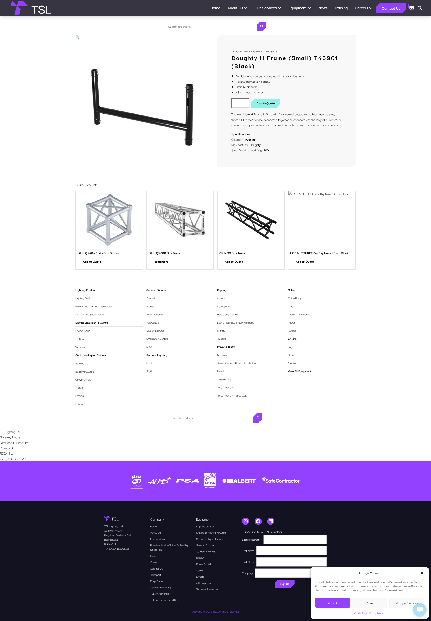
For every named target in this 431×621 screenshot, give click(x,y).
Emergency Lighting (157, 338)
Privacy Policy (376, 613)
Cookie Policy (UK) (160, 587)
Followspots (153, 322)
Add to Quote (266, 103)
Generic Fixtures (156, 290)
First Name (248, 550)
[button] (422, 573)
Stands (221, 330)
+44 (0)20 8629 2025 (14, 458)
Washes (80, 347)
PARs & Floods (154, 314)
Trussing (249, 139)
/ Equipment (239, 51)
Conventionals (83, 379)
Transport (155, 574)
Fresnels (151, 298)
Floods (79, 387)
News (323, 7)
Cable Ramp (295, 298)
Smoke (292, 363)
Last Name (248, 562)
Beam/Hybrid (82, 330)
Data (290, 306)
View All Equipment (299, 371)
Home (215, 7)
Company (247, 573)
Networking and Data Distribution (93, 306)
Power (291, 322)
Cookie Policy (360, 613)
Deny (370, 603)
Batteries (222, 355)
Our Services (157, 539)
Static (149, 371)
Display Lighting (155, 330)
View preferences (407, 603)
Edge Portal (156, 581)
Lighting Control (85, 290)
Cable (291, 290)
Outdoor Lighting (156, 355)
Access (221, 298)
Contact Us (391, 8)
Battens (79, 363)
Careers (154, 562)
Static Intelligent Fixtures (90, 355)
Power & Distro (226, 346)
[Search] (261, 26)
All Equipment (203, 583)
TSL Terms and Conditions (165, 600)
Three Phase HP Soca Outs (232, 395)
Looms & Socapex (298, 314)
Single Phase (224, 379)
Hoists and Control (227, 314)
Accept (332, 603)
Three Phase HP (226, 387)
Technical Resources (207, 589)
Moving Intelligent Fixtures (91, 322)
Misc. (149, 346)
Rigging (256, 51)
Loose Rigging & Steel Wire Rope (235, 322)
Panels (79, 403)
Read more (161, 261)
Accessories (224, 306)
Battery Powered (84, 371)
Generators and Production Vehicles (237, 363)
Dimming (221, 371)
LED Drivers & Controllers (90, 314)
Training (341, 7)
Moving (150, 363)
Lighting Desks (83, 298)
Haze (291, 355)
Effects (79, 395)
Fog (290, 347)
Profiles (79, 339)
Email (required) (252, 539)
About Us (155, 532)
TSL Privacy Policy (160, 593)
